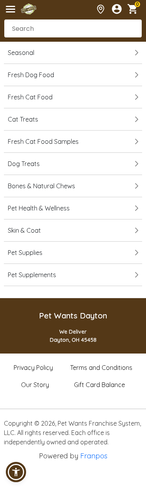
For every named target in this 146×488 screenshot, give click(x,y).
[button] (16, 472)
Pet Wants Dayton (73, 315)
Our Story (35, 385)
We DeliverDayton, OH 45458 (73, 335)
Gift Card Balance (99, 385)
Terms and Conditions (101, 367)
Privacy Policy (33, 367)
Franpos (93, 455)
